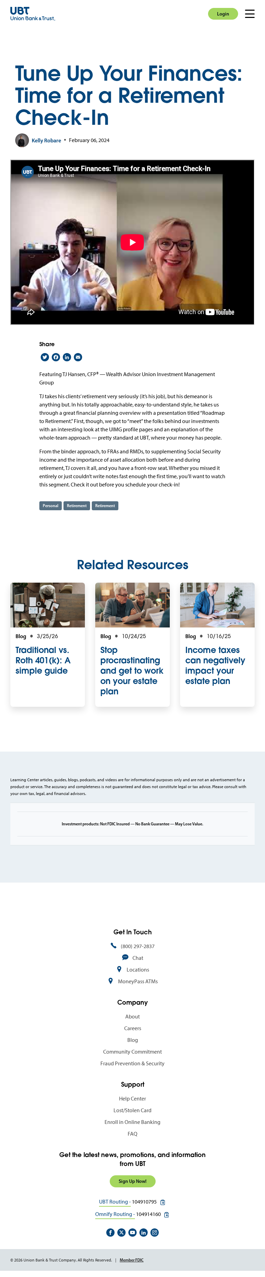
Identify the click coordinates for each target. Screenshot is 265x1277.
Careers (132, 1028)
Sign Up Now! (133, 1181)
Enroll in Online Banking (132, 1122)
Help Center (132, 1098)
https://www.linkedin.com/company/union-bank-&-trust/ (143, 1232)
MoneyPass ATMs (138, 981)
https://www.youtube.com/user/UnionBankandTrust (132, 1232)
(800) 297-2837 (138, 946)
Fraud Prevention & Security (132, 1063)
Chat (137, 958)
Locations (138, 969)
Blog (132, 1040)
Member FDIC (132, 1260)
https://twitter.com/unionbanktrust (121, 1232)
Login (223, 14)
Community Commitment (132, 1051)
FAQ (132, 1133)
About (132, 1016)
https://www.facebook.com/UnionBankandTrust (110, 1232)
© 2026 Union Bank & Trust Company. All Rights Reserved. (61, 1260)
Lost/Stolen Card (132, 1110)
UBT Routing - (115, 1201)
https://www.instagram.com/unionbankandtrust (154, 1232)
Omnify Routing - (115, 1214)
